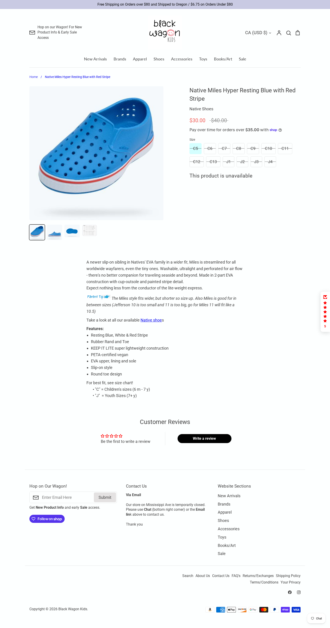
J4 (270, 161)
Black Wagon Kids (72, 609)
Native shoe (151, 320)
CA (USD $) (256, 32)
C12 (196, 161)
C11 (285, 148)
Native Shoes (201, 109)
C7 (224, 148)
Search (187, 576)
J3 (256, 161)
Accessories (181, 58)
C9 (253, 148)
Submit (105, 497)
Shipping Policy (288, 576)
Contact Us (220, 576)
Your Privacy (291, 582)
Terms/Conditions (264, 582)
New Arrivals (95, 58)
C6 (209, 148)
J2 (242, 161)
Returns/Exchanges (258, 576)
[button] (325, 312)
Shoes (159, 58)
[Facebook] (289, 592)
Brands (120, 58)
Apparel (140, 58)
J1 (228, 161)
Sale (242, 58)
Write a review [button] (204, 438)
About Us (203, 576)
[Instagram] (298, 592)
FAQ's (236, 576)
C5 (195, 148)
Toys (203, 58)
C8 (238, 148)
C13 (213, 161)
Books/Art (223, 58)
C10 (268, 148)
